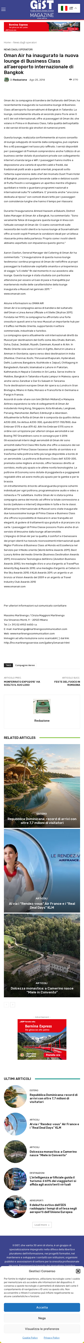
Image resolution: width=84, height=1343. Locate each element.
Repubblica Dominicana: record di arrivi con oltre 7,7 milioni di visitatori (42, 821)
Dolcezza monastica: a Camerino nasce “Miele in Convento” (42, 990)
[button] (78, 1271)
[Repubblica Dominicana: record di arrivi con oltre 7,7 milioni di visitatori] (42, 786)
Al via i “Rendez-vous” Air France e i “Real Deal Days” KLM (42, 905)
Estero (42, 813)
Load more (41, 1224)
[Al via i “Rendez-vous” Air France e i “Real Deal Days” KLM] (42, 871)
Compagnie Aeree (25, 665)
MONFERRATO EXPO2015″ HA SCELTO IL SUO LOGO (22, 683)
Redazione (20, 79)
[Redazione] (7, 79)
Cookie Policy (30, 1337)
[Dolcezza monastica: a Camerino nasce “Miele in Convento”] (42, 955)
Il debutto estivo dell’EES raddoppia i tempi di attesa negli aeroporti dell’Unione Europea (53, 1208)
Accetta (42, 1307)
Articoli (41, 898)
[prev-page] (6, 1004)
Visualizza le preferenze (42, 1329)
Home (7, 42)
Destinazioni (37, 1173)
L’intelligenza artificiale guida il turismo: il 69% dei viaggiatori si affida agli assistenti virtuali (53, 1181)
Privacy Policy (52, 1337)
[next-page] (12, 1004)
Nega (42, 1318)
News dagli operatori (25, 42)
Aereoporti (36, 1201)
